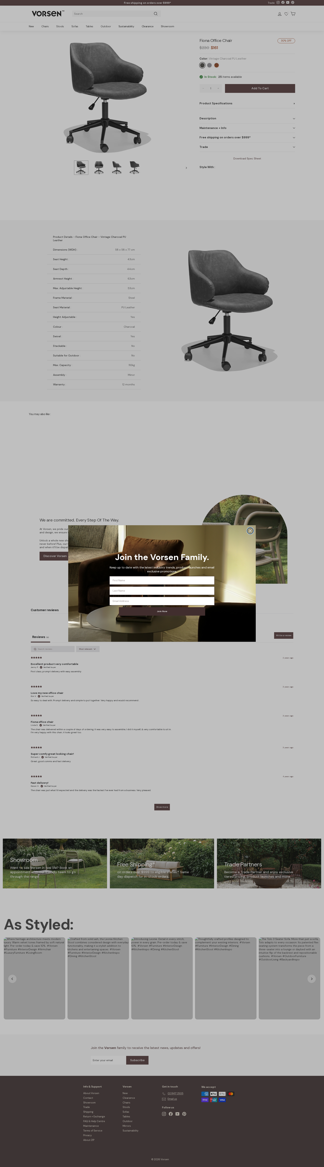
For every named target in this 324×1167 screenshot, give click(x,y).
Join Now (162, 611)
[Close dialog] (250, 530)
